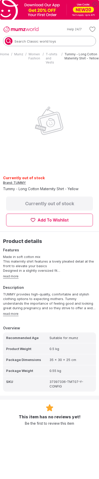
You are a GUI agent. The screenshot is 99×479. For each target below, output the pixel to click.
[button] (71, 29)
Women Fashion (34, 56)
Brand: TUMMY (14, 183)
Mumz (18, 54)
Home (4, 54)
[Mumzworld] (21, 29)
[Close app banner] (95, 4)
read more (11, 276)
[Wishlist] (92, 29)
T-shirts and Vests (51, 58)
